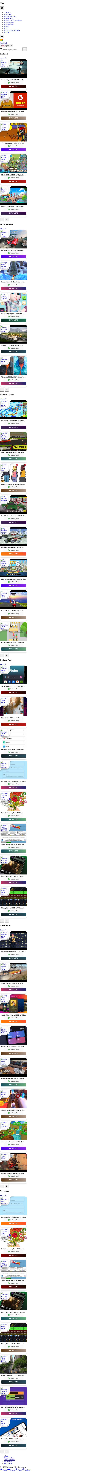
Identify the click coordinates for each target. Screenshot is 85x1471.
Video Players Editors (12, 30)
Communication (10, 16)
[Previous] (2, 219)
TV (6, 28)
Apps (6, 12)
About (6, 1456)
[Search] (24, 49)
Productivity (8, 24)
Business (7, 14)
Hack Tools (8, 18)
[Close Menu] (2, 8)
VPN (6, 32)
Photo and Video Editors (13, 20)
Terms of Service (9, 1460)
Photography (9, 22)
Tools (6, 26)
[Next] (7, 219)
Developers (8, 1462)
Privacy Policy (9, 1458)
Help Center (8, 1463)
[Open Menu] (2, 36)
